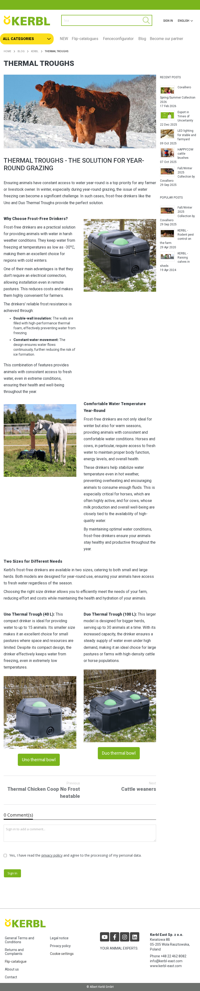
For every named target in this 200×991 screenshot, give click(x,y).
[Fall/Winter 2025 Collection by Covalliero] (167, 171)
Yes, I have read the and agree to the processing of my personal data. (75, 855)
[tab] (100, 38)
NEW (64, 38)
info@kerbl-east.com (166, 961)
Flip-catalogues (85, 38)
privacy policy (51, 855)
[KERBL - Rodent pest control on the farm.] (167, 233)
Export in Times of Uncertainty (185, 116)
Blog (142, 38)
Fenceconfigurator (118, 38)
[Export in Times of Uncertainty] (167, 115)
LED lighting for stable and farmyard (187, 135)
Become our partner (166, 38)
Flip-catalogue (16, 961)
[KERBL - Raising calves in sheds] (167, 256)
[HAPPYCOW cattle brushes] (167, 152)
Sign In (168, 20)
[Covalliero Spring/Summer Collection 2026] (167, 90)
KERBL (35, 51)
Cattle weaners (138, 786)
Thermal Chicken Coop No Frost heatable (43, 790)
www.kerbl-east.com (166, 966)
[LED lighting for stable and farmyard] (167, 134)
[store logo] (29, 20)
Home (7, 51)
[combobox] (106, 20)
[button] (185, 21)
